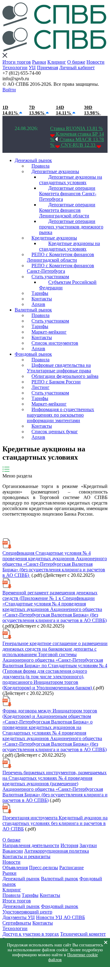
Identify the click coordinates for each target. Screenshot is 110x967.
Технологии (15, 67)
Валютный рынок (33, 309)
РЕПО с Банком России (56, 381)
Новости (95, 62)
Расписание (71, 867)
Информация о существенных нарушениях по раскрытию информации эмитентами (60, 415)
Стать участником (50, 276)
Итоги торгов (16, 62)
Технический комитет (83, 934)
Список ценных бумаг (54, 431)
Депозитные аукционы (55, 171)
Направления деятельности (30, 845)
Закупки (88, 845)
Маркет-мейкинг (49, 332)
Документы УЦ (18, 917)
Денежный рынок (33, 160)
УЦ (32, 67)
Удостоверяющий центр (27, 911)
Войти (9, 89)
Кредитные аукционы (54, 237)
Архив (38, 304)
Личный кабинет (77, 67)
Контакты (41, 298)
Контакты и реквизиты (26, 856)
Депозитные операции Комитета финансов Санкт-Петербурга (67, 193)
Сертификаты (16, 922)
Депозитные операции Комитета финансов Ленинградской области (67, 210)
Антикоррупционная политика (56, 851)
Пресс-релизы (43, 867)
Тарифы (39, 293)
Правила (40, 165)
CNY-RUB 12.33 (79, 145)
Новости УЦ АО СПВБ (60, 917)
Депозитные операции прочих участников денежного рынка (71, 227)
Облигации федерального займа (64, 376)
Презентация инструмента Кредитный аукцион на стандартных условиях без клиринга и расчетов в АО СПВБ (55, 823)
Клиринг (56, 62)
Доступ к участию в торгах (30, 934)
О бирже (76, 62)
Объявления (15, 867)
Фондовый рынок (33, 354)
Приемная (47, 67)
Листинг (40, 387)
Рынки (39, 62)
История (69, 845)
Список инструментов (54, 343)
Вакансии (12, 851)
